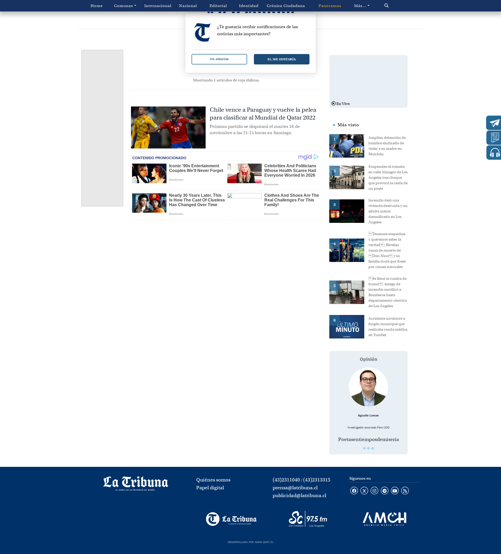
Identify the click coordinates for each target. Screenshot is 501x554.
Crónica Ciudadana (286, 5)
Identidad (249, 5)
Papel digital (210, 488)
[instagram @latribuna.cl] (374, 491)
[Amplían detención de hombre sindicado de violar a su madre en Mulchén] (348, 145)
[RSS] (405, 491)
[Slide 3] (372, 448)
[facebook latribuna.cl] (354, 491)
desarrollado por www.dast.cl (250, 541)
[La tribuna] (135, 485)
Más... (360, 5)
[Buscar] (397, 6)
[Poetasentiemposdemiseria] (368, 387)
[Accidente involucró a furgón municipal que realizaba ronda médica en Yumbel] (348, 326)
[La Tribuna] (231, 519)
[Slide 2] (368, 448)
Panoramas (330, 5)
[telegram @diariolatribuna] (385, 491)
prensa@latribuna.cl (295, 488)
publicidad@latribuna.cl (299, 495)
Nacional (188, 5)
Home (97, 5)
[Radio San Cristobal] (308, 519)
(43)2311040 (286, 480)
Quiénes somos (213, 480)
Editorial (218, 5)
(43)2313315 (316, 480)
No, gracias (219, 59)
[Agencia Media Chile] (384, 519)
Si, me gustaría (281, 59)
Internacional (157, 5)
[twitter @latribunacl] (364, 491)
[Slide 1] (364, 448)
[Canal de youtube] (395, 491)
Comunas (123, 5)
